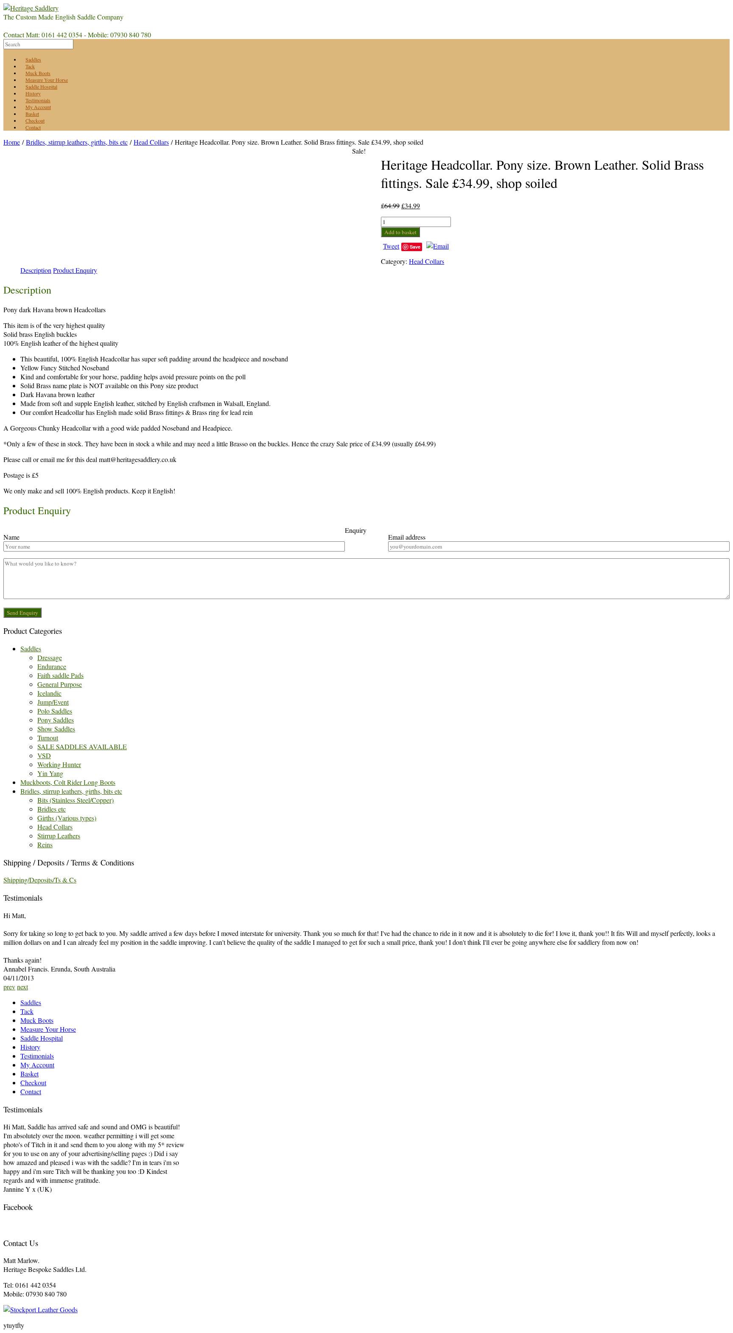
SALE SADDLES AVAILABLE (82, 746)
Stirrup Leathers (58, 835)
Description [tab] (35, 270)
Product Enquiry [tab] (75, 270)
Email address (406, 536)
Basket (29, 1073)
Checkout (33, 1082)
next (22, 986)
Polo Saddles (54, 710)
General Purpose (59, 684)
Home (11, 141)
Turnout (47, 737)
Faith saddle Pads (60, 675)
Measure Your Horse (48, 1029)
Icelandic (49, 693)
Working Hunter (59, 764)
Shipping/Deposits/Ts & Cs (39, 879)
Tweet (391, 245)
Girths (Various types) (66, 817)
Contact (33, 127)
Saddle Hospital (41, 1037)
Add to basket (400, 232)
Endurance (51, 666)
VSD (44, 755)
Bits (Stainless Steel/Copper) (75, 799)
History (30, 1046)
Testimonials (37, 1055)
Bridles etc (51, 808)
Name (11, 536)
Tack (27, 1011)
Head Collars (151, 141)
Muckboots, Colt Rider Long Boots (67, 782)
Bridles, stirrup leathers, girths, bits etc (77, 141)
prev (9, 986)
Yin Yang (50, 773)
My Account (37, 1064)
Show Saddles (56, 728)
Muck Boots (36, 1020)
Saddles (30, 648)
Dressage (49, 657)
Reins (45, 844)
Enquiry (355, 530)
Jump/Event (53, 701)
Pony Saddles (55, 719)
